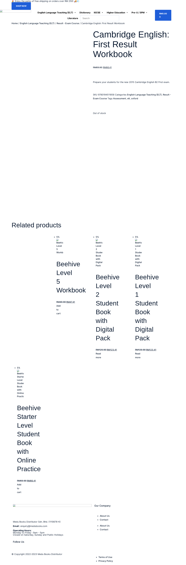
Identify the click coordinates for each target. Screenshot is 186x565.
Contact (104, 519)
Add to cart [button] (58, 309)
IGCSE (97, 12)
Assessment (119, 98)
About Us (105, 515)
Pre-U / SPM (138, 12)
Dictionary (85, 12)
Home (15, 23)
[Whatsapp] (20, 549)
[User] (171, 11)
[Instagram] (17, 549)
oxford (134, 98)
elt (128, 98)
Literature (73, 18)
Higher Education (116, 12)
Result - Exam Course (68, 23)
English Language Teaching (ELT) (55, 12)
